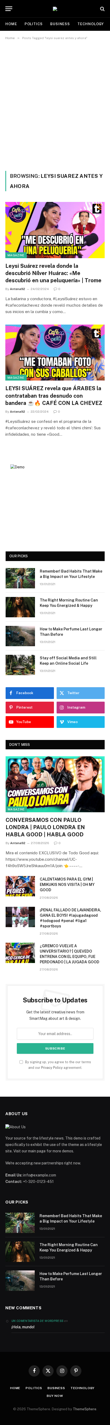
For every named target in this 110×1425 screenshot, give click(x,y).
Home (11, 24)
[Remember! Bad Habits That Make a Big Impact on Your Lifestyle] (20, 578)
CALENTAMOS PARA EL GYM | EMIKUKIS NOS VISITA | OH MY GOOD (67, 884)
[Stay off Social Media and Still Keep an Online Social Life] (20, 665)
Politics (34, 24)
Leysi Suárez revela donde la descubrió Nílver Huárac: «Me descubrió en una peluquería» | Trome (53, 273)
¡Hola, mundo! (22, 1327)
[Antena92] (55, 9)
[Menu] (8, 9)
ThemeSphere (84, 1409)
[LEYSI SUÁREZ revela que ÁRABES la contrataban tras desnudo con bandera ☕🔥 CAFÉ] (55, 353)
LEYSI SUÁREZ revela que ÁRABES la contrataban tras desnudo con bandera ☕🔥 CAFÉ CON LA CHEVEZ (53, 395)
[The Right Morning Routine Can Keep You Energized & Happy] (20, 607)
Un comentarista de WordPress (37, 1320)
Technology (90, 24)
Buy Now (55, 1396)
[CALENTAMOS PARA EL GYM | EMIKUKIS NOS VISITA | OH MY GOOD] (20, 886)
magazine (16, 255)
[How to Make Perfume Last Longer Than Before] (20, 636)
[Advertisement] (55, 104)
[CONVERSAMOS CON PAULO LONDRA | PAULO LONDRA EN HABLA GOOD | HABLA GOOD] (55, 784)
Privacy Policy (52, 1068)
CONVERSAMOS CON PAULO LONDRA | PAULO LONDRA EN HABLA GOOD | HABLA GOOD (45, 827)
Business (60, 24)
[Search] (102, 9)
